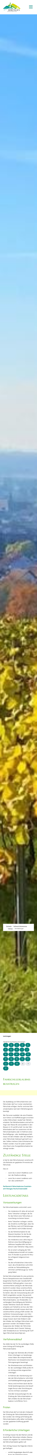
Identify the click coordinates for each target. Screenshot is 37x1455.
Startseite (9, 926)
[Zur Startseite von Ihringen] (12, 7)
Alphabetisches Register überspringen (14, 1042)
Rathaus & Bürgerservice (20, 926)
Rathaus (10, 928)
